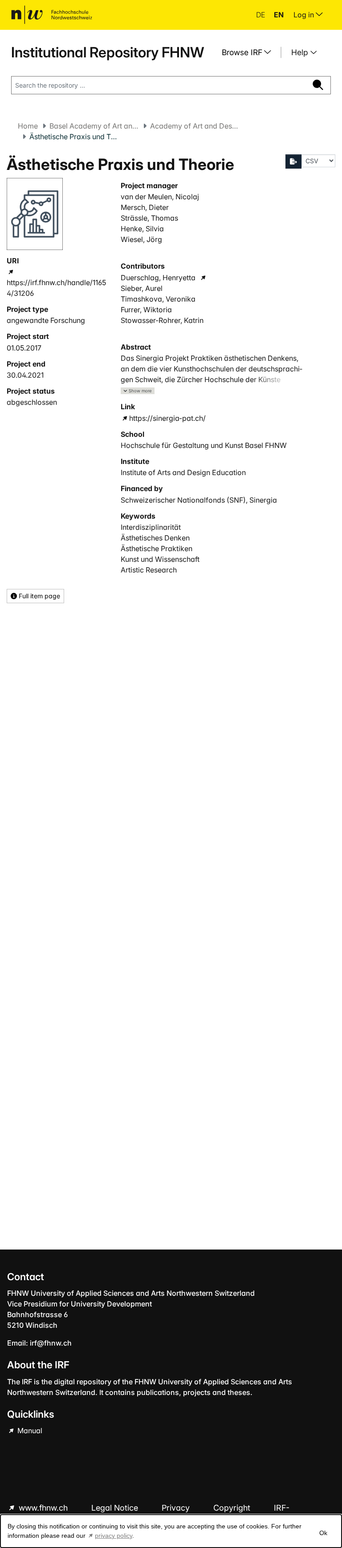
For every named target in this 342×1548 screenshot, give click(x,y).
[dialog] (171, 1531)
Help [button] (300, 52)
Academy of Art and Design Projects (194, 125)
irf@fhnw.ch (51, 1342)
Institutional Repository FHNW (107, 52)
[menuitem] (250, 52)
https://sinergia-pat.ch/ (167, 418)
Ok (323, 1532)
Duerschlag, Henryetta (158, 277)
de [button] (261, 14)
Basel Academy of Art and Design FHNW (93, 125)
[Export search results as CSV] (293, 161)
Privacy (177, 1507)
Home (28, 125)
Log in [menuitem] (304, 14)
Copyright (232, 1507)
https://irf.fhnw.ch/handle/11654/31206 (56, 288)
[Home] (51, 14)
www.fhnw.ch (43, 1507)
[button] (138, 390)
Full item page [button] (38, 596)
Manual (29, 1430)
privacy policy (113, 1535)
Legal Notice (115, 1507)
